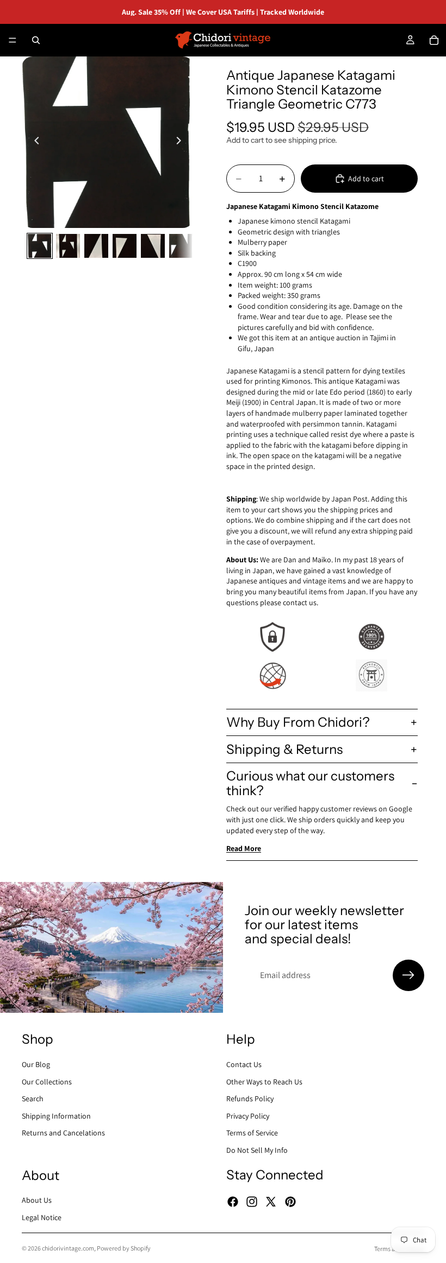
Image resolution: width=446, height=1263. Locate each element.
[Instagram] (251, 1201)
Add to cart (366, 178)
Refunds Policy (250, 1098)
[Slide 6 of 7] (181, 246)
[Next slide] (182, 142)
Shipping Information (56, 1115)
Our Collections (47, 1081)
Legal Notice (41, 1217)
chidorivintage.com (68, 1248)
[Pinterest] (290, 1201)
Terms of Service (252, 1133)
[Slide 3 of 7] (96, 246)
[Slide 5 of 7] (153, 246)
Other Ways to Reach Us (264, 1081)
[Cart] (434, 40)
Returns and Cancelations (63, 1133)
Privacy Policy (247, 1115)
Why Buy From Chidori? (298, 722)
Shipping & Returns (284, 749)
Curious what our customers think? (310, 783)
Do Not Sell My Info (257, 1150)
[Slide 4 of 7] (125, 246)
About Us (37, 1200)
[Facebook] (232, 1201)
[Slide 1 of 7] (40, 246)
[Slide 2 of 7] (68, 246)
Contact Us (244, 1064)
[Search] (36, 40)
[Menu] (12, 40)
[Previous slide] (34, 142)
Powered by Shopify (124, 1248)
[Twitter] (270, 1201)
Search (33, 1098)
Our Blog (36, 1064)
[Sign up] (408, 975)
